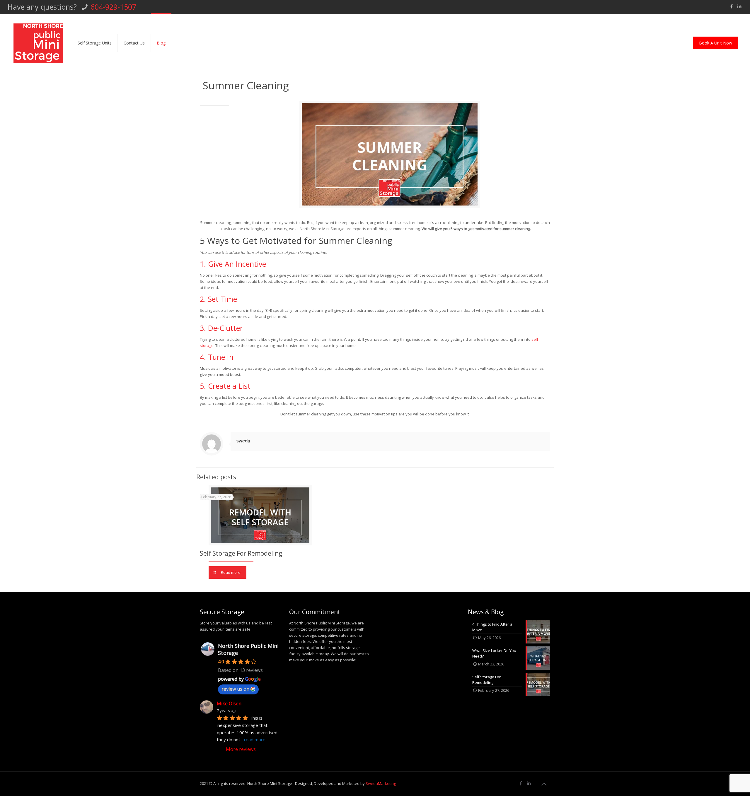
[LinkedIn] (739, 6)
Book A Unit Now (715, 43)
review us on (235, 689)
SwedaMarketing (381, 783)
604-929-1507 (113, 7)
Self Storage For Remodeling (241, 553)
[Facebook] (731, 6)
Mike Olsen (229, 703)
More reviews (241, 749)
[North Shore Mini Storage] (38, 42)
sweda (243, 441)
